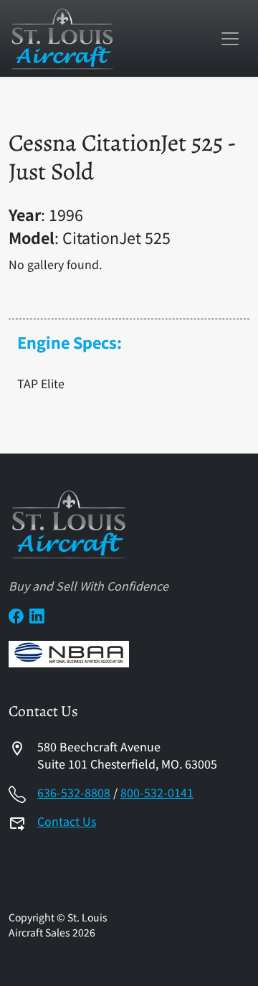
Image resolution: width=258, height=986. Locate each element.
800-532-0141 (157, 792)
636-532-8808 (73, 792)
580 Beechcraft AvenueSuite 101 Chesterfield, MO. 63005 (127, 755)
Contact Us (66, 821)
